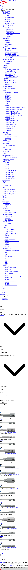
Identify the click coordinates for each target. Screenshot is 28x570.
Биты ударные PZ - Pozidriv (9, 177)
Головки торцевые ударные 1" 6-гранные (11, 124)
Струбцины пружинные (8, 97)
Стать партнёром (4, 7)
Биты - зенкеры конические (9, 172)
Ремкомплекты (3, 188)
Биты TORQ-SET (7, 168)
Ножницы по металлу (6, 151)
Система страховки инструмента (7, 200)
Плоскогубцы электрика (9, 30)
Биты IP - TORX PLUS (7, 162)
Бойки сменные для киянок (8, 184)
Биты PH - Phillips (7, 164)
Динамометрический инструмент (6, 143)
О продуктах (3, 291)
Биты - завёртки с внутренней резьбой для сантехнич (12, 171)
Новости (3, 290)
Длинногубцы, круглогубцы (6, 13)
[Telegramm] (2, 296)
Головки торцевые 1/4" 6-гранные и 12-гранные (12, 111)
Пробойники (6, 263)
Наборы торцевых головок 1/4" (10, 116)
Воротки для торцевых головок (10, 128)
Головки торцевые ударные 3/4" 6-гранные (11, 125)
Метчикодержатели (7, 278)
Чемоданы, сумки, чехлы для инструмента (10, 158)
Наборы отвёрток (7, 234)
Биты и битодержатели (4, 298)
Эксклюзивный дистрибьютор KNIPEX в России (13, 561)
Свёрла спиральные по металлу (7, 210)
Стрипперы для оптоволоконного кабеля (11, 34)
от (0, 303)
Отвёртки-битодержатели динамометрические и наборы (12, 250)
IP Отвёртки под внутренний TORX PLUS (8, 60)
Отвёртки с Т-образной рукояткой (9, 75)
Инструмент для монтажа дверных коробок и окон (11, 88)
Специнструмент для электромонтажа (9, 226)
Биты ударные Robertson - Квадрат (10, 178)
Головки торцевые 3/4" (7, 117)
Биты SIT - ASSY (7, 166)
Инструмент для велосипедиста (7, 196)
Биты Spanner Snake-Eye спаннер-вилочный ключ (11, 167)
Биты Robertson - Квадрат (5, 299)
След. (2, 553)
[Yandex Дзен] (1, 296)
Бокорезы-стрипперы (8, 28)
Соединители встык (7, 42)
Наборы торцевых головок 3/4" (10, 118)
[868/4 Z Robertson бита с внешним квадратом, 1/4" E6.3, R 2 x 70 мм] (7, 423)
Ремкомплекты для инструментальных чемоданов (11, 268)
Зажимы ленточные (7, 83)
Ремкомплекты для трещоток (8, 270)
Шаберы (4, 187)
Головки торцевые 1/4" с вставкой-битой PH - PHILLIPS (13, 113)
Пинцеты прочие (7, 46)
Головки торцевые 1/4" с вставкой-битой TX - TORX (12, 114)
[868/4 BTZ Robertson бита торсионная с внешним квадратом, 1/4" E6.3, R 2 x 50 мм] (7, 506)
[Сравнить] (4, 296)
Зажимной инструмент (6, 240)
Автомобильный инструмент (8, 272)
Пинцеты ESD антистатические (9, 44)
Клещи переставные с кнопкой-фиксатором (10, 18)
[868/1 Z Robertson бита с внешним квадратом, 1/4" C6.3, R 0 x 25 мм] (7, 461)
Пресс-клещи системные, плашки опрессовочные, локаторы (12, 55)
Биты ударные (6, 175)
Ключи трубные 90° (7, 142)
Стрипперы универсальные (9, 36)
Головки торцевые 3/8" (7, 119)
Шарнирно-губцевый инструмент (6, 11)
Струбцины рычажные (7, 98)
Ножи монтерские (7, 27)
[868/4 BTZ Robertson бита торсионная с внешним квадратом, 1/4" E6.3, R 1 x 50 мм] (7, 467)
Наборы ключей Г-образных (8, 134)
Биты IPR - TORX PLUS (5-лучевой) (9, 163)
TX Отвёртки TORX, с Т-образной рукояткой (11, 77)
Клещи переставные (7, 218)
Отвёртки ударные (5, 78)
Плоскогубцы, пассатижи (6, 20)
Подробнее (1, 419)
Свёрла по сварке (5, 202)
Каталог (3, 297)
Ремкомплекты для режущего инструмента (8, 193)
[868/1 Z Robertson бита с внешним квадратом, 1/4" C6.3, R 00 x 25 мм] (7, 482)
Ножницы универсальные (8, 150)
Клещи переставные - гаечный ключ (9, 17)
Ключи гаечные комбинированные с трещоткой (11, 136)
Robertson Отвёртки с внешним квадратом (10, 232)
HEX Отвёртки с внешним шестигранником (8, 59)
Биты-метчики (6, 205)
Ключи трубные (5, 140)
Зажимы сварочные (7, 84)
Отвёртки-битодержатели (8, 238)
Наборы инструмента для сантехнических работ (11, 156)
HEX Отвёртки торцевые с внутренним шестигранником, (13, 76)
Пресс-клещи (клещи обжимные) (7, 47)
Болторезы (6, 215)
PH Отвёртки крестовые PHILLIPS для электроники (11, 70)
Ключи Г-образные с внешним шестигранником (11, 133)
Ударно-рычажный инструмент (6, 180)
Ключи (2, 131)
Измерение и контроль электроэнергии (8, 25)
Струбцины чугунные (7, 103)
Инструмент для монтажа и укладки (7, 86)
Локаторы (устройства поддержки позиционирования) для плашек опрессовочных (16, 56)
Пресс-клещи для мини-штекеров (9, 51)
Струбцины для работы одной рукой (9, 93)
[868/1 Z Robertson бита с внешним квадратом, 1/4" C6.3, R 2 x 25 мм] (7, 521)
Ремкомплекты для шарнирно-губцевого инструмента (10, 194)
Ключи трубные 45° (7, 141)
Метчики (6, 280)
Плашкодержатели (5, 208)
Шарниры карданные (8, 130)
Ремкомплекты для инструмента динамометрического (10, 189)
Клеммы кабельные (7, 40)
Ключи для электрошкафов (8, 223)
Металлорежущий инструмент (5, 201)
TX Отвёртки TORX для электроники (9, 73)
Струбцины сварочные (7, 100)
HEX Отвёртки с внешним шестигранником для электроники (12, 68)
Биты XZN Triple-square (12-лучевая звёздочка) (10, 170)
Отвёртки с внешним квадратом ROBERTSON (10, 74)
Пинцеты (4, 43)
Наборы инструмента (7, 255)
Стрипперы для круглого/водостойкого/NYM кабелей (13, 33)
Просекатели (4, 199)
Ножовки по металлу (7, 152)
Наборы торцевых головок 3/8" (10, 122)
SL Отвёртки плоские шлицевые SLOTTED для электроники (12, 72)
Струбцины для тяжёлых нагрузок (9, 94)
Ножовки (6, 253)
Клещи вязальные (7, 15)
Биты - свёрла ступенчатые (9, 174)
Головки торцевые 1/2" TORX (10, 106)
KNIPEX (3, 286)
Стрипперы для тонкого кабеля (10, 35)
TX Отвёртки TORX (5, 65)
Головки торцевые (5, 104)
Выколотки (4, 181)
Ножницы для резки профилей (8, 149)
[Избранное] (3, 296)
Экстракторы (6, 209)
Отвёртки (4, 227)
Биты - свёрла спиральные (9, 173)
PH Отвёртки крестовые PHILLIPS (7, 61)
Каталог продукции (4, 213)
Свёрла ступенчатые (5, 211)
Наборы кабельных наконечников (9, 41)
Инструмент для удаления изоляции (7, 26)
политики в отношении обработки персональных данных (12, 565)
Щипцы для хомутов (7, 19)
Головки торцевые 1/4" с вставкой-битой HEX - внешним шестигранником (15, 112)
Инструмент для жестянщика (8, 274)
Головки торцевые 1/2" (7, 105)
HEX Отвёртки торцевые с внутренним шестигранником (12, 69)
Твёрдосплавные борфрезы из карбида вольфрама (9, 212)
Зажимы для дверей (7, 87)
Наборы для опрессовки (8, 49)
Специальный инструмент (5, 195)
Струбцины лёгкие (7, 96)
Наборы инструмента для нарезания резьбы (10, 281)
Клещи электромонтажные (9, 29)
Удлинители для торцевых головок (10, 129)
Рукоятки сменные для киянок (8, 185)
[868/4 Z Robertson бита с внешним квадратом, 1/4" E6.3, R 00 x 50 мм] (7, 500)
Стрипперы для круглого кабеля (10, 32)
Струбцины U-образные (8, 91)
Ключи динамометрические (8, 249)
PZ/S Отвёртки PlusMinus (6, 63)
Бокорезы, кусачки (5, 12)
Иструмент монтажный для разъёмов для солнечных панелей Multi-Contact (14, 276)
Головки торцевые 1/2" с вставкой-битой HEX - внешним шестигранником (15, 107)
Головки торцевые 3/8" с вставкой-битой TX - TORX (12, 121)
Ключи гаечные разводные (8, 137)
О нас (2, 6)
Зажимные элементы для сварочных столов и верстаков (10, 82)
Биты (4, 161)
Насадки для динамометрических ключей (10, 145)
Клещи (5, 217)
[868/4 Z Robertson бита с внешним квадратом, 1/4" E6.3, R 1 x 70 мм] (7, 444)
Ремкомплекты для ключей (6, 192)
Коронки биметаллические (6, 203)
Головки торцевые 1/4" (7, 110)
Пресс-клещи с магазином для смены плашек (10, 54)
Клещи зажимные (7, 85)
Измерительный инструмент (6, 197)
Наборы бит (6, 179)
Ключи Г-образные (5, 132)
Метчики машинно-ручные (8, 204)
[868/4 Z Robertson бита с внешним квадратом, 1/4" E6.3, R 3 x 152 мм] (7, 527)
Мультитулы (4, 198)
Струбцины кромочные (8, 95)
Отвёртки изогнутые (5, 67)
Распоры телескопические (8, 89)
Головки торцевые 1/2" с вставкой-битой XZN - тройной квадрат (14, 109)
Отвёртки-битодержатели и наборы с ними (8, 80)
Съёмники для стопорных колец (7, 21)
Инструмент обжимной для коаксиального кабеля (11, 48)
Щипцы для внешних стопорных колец (9, 22)
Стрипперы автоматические (9, 31)
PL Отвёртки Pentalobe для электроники (10, 71)
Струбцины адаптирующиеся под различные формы (11, 92)
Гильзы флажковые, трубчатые (8, 39)
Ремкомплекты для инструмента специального (9, 190)
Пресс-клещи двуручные (8, 50)
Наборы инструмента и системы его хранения (7, 155)
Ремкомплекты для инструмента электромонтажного (9, 191)
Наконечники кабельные (6, 38)
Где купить (3, 8)
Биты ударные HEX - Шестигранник (10, 176)
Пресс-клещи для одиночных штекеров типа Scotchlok (11, 52)
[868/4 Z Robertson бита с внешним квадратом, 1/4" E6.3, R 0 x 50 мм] (7, 540)
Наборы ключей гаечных (8, 139)
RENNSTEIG (3, 288)
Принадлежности (7, 283)
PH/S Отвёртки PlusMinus (8, 230)
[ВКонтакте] (0, 296)
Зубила (4, 182)
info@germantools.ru (2, 9)
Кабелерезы (4, 14)
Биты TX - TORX (7, 169)
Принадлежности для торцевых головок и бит (10, 127)
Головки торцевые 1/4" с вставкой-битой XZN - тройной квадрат (14, 115)
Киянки (4, 183)
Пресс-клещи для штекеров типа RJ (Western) (10, 53)
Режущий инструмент (4, 146)
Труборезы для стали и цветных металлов (10, 154)
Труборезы (4, 153)
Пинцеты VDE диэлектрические (9, 45)
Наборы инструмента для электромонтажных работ (11, 157)
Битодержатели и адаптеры (6, 160)
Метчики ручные (7, 206)
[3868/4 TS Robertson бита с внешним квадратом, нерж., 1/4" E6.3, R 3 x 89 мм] (7, 487)
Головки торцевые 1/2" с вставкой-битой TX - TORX (12, 108)
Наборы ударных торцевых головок (10, 126)
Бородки (6, 259)
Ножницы (4, 148)
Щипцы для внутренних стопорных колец (10, 23)
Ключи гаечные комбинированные (9, 135)
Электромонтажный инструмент (6, 24)
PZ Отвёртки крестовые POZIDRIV (7, 62)
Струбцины (4, 90)
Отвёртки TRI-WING (5, 66)
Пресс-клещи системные (9, 57)
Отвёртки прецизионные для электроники (10, 236)
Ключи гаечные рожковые (8, 138)
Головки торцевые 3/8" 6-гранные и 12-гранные (12, 120)
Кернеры (6, 261)
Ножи (4, 147)
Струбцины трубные (7, 101)
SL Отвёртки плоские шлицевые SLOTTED (8, 64)
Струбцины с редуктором (8, 99)
